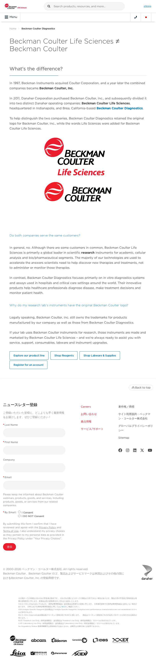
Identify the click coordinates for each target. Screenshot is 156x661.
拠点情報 (86, 421)
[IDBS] (100, 641)
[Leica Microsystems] (18, 654)
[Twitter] (142, 451)
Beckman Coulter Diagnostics (120, 108)
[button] (48, 6)
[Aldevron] (59, 641)
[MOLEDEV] (38, 654)
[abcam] (38, 641)
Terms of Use (11, 531)
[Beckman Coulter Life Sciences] (16, 6)
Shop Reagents (64, 355)
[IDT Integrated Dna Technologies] (120, 641)
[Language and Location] (146, 17)
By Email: (9, 512)
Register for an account (28, 364)
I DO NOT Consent (33, 516)
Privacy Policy (47, 527)
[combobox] (84, 6)
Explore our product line (29, 355)
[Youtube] (150, 451)
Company (9, 459)
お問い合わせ (89, 414)
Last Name (10, 424)
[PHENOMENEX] (59, 654)
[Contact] (136, 17)
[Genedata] (79, 641)
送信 (9, 546)
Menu (13, 17)
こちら (62, 607)
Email (7, 477)
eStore (147, 6)
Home (13, 28)
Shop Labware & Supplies (100, 355)
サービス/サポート (92, 428)
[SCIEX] (79, 654)
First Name (10, 442)
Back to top (142, 387)
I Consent (27, 512)
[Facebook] (120, 451)
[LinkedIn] (135, 451)
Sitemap (123, 437)
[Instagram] (127, 451)
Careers (86, 406)
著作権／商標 (126, 406)
